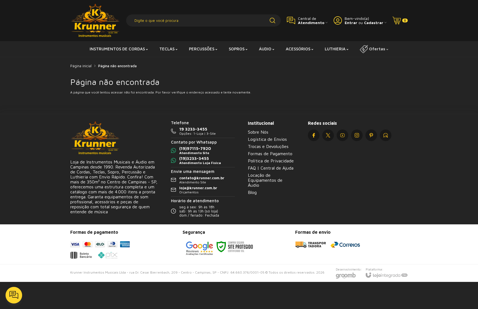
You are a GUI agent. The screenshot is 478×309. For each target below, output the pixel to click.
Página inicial (81, 66)
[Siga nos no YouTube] (342, 135)
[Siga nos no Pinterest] (371, 135)
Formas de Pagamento (270, 153)
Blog (252, 192)
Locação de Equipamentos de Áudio (265, 180)
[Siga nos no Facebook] (313, 135)
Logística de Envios (267, 139)
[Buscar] (272, 20)
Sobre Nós (258, 131)
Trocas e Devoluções (268, 146)
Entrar (351, 22)
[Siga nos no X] (328, 135)
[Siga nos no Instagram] (357, 135)
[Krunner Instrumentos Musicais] (95, 20)
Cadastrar (373, 22)
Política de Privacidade (271, 160)
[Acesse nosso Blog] (385, 135)
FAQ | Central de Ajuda (270, 167)
